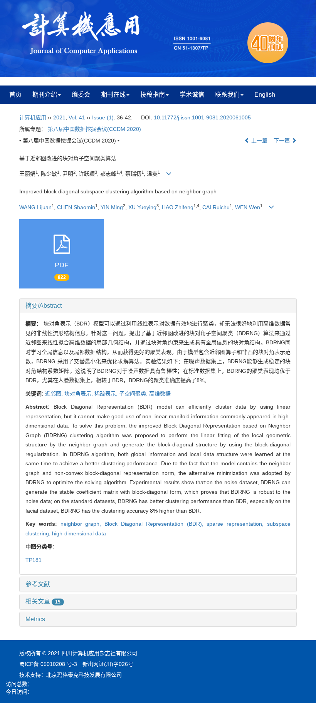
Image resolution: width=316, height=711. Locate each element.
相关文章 (43, 601)
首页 (15, 94)
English (264, 94)
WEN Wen (247, 207)
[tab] (158, 305)
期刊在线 (113, 94)
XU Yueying (142, 207)
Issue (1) (103, 117)
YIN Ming (112, 207)
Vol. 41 (77, 117)
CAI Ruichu (216, 207)
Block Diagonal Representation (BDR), (155, 524)
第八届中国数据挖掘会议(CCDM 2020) (94, 129)
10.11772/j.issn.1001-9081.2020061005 (202, 117)
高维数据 (160, 394)
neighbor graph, (83, 524)
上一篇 (258, 141)
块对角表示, (79, 394)
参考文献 (37, 584)
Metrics (35, 619)
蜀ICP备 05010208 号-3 (48, 664)
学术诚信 (192, 94)
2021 (59, 117)
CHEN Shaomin (76, 207)
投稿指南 (152, 94)
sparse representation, (237, 524)
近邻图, (54, 394)
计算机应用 (32, 117)
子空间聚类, (134, 394)
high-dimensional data (79, 533)
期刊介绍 (44, 94)
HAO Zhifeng (177, 207)
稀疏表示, (106, 394)
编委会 (81, 94)
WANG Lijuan (35, 207)
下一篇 (282, 141)
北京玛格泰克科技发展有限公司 (84, 675)
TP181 (33, 560)
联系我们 (227, 94)
